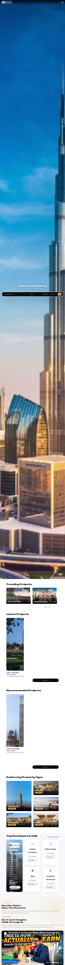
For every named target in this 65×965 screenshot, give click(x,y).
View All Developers (53, 837)
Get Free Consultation (9, 961)
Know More (14, 887)
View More (45, 680)
